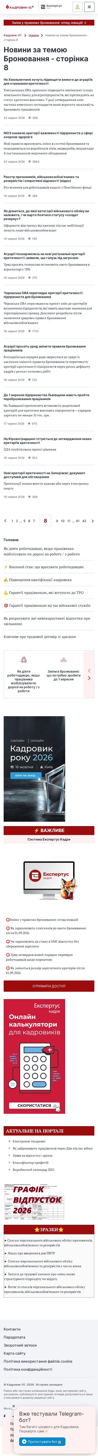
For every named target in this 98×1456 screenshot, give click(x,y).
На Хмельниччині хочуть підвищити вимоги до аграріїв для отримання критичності (48, 81)
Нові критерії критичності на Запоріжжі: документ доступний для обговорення (44, 475)
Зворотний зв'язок (20, 1345)
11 (68, 521)
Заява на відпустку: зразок (33, 1155)
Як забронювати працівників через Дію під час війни (53, 1148)
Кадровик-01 (13, 35)
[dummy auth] (77, 7)
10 (62, 521)
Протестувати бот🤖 (45, 1441)
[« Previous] (6, 521)
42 (84, 521)
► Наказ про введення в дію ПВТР (29, 1253)
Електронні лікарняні (29, 1141)
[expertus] (50, 7)
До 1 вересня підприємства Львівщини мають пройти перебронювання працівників (46, 397)
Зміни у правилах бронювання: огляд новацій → (49, 23)
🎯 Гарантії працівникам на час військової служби (47, 605)
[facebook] (4, 1416)
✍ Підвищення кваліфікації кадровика (38, 579)
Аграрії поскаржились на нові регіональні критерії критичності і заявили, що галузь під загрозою (44, 256)
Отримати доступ (49, 986)
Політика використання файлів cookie (38, 1361)
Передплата (14, 1337)
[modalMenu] (89, 7)
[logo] (20, 7)
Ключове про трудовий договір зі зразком (40, 636)
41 (78, 521)
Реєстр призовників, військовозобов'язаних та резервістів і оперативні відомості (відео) (41, 179)
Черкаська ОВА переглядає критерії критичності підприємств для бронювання (43, 295)
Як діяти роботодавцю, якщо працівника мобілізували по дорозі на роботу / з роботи (42, 551)
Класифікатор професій (31, 1162)
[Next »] (91, 521)
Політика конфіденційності (28, 1369)
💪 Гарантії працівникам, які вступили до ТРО (44, 592)
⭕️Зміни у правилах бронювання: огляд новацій (42, 919)
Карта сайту (15, 1353)
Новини (34, 35)
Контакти (12, 1329)
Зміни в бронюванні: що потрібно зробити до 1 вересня (63, 675)
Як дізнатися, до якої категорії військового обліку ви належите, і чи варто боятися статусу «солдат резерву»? (46, 215)
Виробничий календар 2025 (33, 1169)
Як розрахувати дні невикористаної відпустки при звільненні (47, 621)
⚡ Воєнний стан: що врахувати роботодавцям (44, 566)
